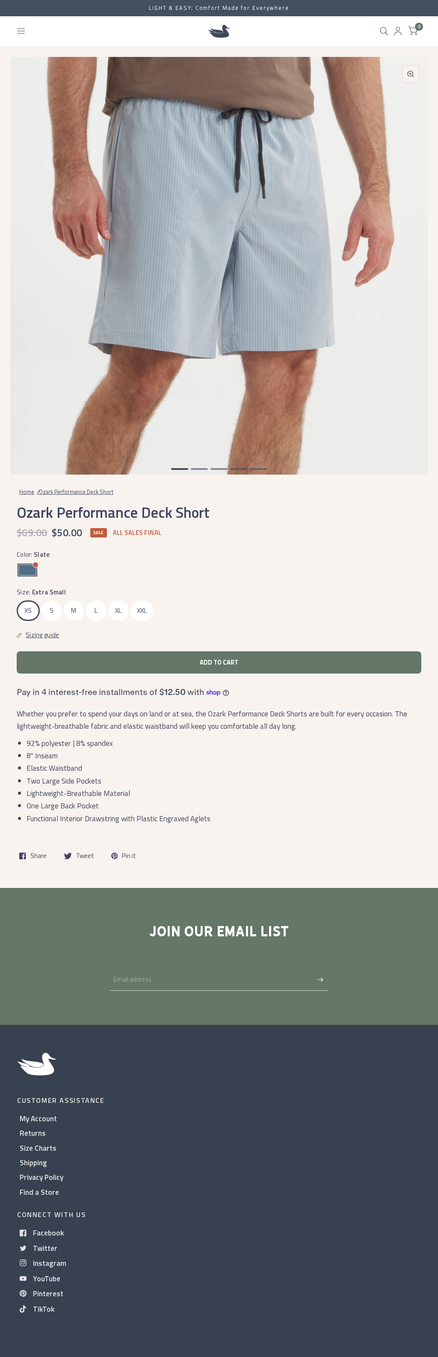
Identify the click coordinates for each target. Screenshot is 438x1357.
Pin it (129, 855)
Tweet (85, 855)
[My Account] (398, 31)
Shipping (33, 1162)
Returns (33, 1133)
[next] (410, 256)
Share (38, 855)
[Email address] (319, 979)
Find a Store (39, 1192)
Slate (27, 570)
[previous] (27, 256)
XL (118, 610)
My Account (38, 1118)
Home (26, 491)
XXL (142, 610)
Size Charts (38, 1148)
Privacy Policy (41, 1177)
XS (28, 610)
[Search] (384, 31)
